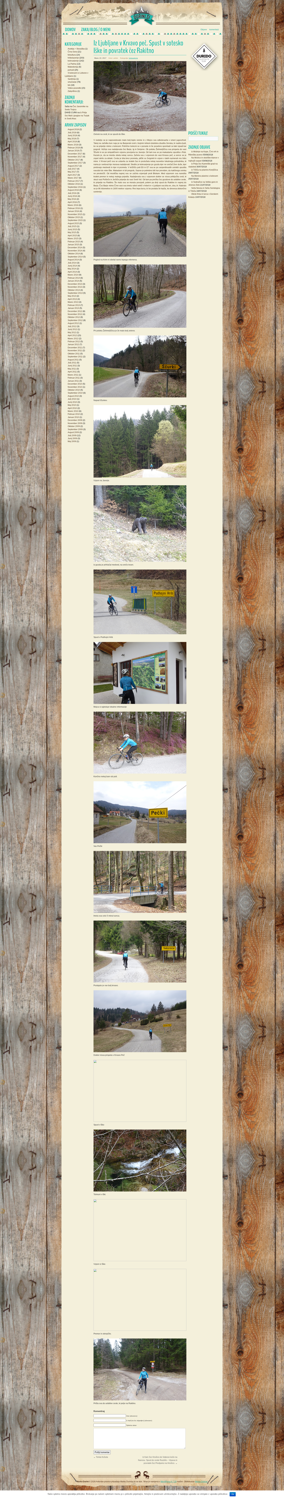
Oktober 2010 (74, 390)
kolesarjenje (133, 58)
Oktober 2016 (74, 184)
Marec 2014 (73, 275)
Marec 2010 (73, 411)
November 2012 (75, 314)
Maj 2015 (72, 232)
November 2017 (75, 157)
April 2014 (72, 272)
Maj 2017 (72, 172)
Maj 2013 (72, 296)
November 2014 (75, 251)
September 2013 (75, 293)
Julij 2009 (72, 435)
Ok (232, 1494)
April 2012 (72, 335)
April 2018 (72, 142)
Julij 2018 (72, 133)
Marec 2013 (73, 302)
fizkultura (72, 55)
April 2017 (72, 175)
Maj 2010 (72, 405)
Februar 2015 (74, 242)
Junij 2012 (72, 329)
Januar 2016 (73, 211)
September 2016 (75, 187)
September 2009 (75, 429)
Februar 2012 (74, 342)
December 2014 (75, 248)
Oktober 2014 (74, 254)
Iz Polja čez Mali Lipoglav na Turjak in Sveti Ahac (77, 116)
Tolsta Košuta (102, 1457)
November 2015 (75, 214)
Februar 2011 (74, 378)
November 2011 (75, 351)
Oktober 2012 (74, 317)
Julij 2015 (72, 226)
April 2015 (72, 236)
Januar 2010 (73, 417)
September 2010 (75, 393)
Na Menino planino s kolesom (204, 176)
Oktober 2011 (74, 354)
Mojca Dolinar (201, 1482)
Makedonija (73, 67)
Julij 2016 (72, 193)
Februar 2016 (74, 208)
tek (69, 85)
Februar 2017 (74, 181)
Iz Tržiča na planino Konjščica (204, 170)
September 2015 (75, 220)
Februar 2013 (74, 305)
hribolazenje (73, 58)
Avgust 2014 (73, 260)
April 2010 (72, 408)
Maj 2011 (72, 369)
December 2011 (75, 348)
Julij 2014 (72, 263)
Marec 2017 (73, 178)
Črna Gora (72, 52)
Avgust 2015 (73, 223)
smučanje (72, 82)
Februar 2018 (74, 148)
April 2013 (72, 299)
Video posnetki (74, 88)
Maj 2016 (72, 199)
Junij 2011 (72, 366)
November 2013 (75, 287)
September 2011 (75, 357)
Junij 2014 (72, 266)
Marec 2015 (73, 239)
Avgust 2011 (73, 360)
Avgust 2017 (73, 166)
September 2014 (75, 257)
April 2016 (72, 202)
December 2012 (75, 311)
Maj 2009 (72, 441)
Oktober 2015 (74, 217)
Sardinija (72, 79)
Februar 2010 (74, 414)
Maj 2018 (72, 139)
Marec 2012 (73, 339)
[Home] (70, 29)
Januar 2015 (73, 245)
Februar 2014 (74, 278)
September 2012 (75, 320)
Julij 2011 (72, 363)
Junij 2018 (72, 136)
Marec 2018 (73, 145)
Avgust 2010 (73, 396)
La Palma (72, 64)
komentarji (214, 30)
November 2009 (75, 423)
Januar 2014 (73, 281)
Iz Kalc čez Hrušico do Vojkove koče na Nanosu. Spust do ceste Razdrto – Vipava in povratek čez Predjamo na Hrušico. (157, 1460)
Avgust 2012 (73, 323)
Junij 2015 (72, 229)
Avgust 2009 (73, 432)
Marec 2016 (73, 205)
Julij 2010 (72, 399)
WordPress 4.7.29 (169, 1482)
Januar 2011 (73, 381)
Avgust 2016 (73, 190)
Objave (204, 30)
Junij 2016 (72, 196)
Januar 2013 (73, 308)
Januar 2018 (73, 151)
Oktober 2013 (74, 290)
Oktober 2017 (74, 160)
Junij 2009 (72, 438)
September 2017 (75, 163)
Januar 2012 (73, 344)
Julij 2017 (72, 169)
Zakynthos (72, 91)
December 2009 (75, 420)
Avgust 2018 (73, 129)
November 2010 (75, 387)
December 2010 (75, 384)
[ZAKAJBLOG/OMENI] (96, 29)
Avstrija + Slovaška (76, 49)
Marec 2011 (73, 375)
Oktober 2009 (74, 426)
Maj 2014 (72, 269)
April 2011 (72, 372)
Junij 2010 (72, 402)
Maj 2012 (72, 332)
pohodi (71, 70)
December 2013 (75, 284)
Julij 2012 (72, 326)
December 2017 (75, 154)
